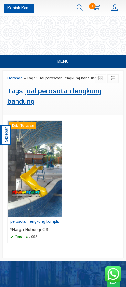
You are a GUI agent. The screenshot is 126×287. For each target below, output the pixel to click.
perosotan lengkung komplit (34, 221)
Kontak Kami (19, 8)
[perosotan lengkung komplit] (35, 168)
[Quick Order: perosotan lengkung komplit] (58, 212)
